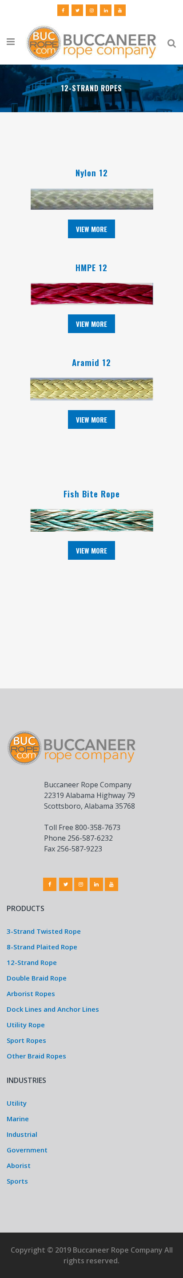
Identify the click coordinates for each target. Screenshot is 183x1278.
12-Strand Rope (32, 962)
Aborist (19, 1165)
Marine (18, 1118)
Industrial (22, 1134)
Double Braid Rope (37, 977)
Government (27, 1149)
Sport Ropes (26, 1040)
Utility (17, 1103)
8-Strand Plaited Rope (42, 946)
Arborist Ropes (31, 993)
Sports (17, 1180)
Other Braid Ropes (36, 1055)
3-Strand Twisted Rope (44, 931)
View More (91, 229)
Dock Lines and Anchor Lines (53, 1009)
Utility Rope (26, 1024)
